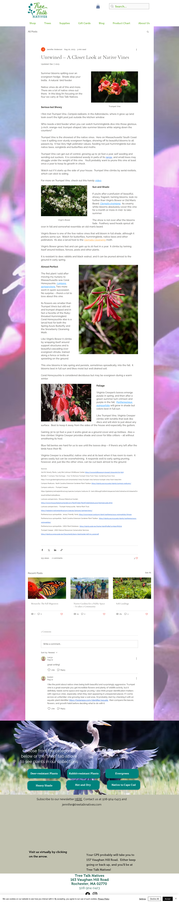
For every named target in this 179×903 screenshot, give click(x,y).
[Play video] (52, 830)
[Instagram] (95, 894)
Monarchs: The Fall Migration (44, 603)
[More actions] (136, 49)
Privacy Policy (103, 898)
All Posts (32, 31)
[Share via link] (61, 550)
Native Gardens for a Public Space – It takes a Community (89, 605)
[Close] (175, 899)
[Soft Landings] (132, 588)
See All (148, 573)
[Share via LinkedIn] (55, 550)
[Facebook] (88, 894)
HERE (78, 799)
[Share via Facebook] (42, 550)
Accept (167, 898)
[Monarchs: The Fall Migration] (47, 588)
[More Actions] (136, 658)
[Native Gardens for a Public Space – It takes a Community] (89, 588)
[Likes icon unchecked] (49, 670)
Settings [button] (142, 898)
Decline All (154, 898)
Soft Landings (122, 603)
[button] (98, 6)
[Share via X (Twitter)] (48, 550)
